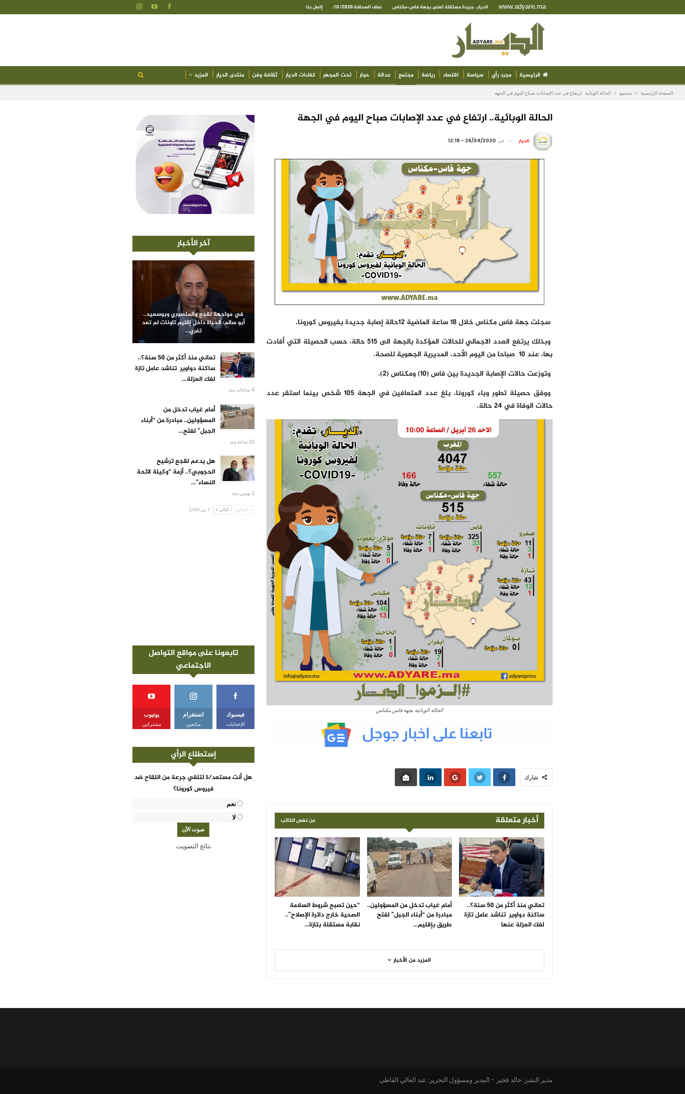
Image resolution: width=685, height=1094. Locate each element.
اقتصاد (451, 75)
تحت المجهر (337, 75)
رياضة (428, 75)
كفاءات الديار (300, 75)
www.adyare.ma (522, 6)
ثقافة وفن (264, 75)
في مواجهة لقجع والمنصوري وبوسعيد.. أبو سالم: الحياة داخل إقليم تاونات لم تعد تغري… (193, 323)
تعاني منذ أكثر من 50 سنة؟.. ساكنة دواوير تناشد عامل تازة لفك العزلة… (175, 369)
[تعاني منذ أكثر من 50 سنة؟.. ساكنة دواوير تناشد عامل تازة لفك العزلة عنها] (501, 867)
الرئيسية (529, 75)
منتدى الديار (230, 75)
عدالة (383, 75)
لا (234, 817)
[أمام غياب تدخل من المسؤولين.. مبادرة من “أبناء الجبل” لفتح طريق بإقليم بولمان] (409, 867)
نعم (231, 804)
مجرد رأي (501, 75)
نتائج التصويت (193, 846)
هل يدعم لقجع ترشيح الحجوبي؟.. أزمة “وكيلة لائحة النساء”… (176, 472)
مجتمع (405, 75)
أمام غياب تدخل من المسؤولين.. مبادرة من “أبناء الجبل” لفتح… (178, 421)
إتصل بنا (314, 7)
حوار (364, 75)
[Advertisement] (193, 580)
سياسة (475, 75)
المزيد (201, 75)
